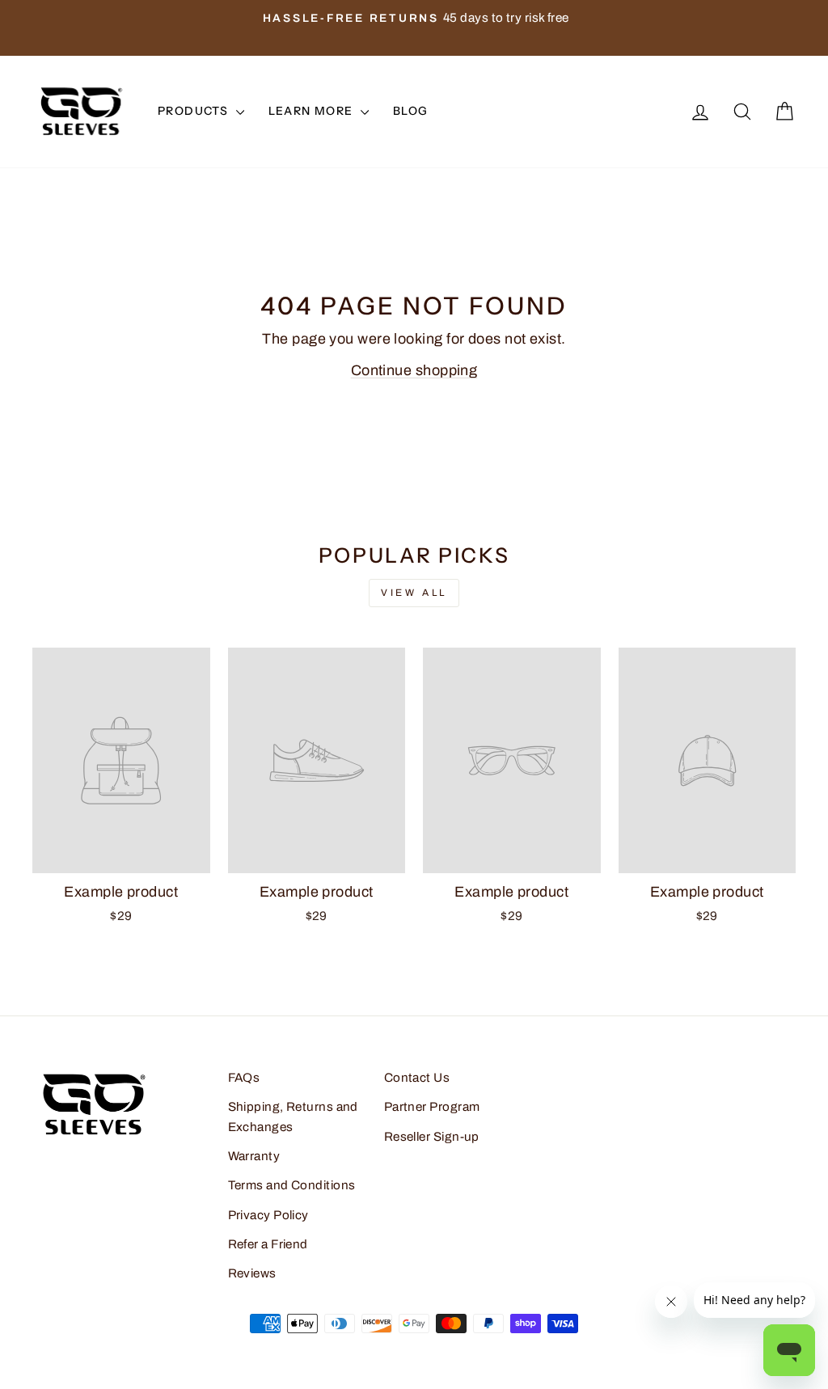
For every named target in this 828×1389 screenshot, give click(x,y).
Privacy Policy (268, 1215)
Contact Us (417, 1077)
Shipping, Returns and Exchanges (293, 1116)
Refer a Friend (268, 1244)
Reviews (252, 1273)
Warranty (254, 1156)
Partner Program (432, 1106)
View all (414, 592)
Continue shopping (414, 370)
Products (195, 110)
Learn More (312, 110)
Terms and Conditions (292, 1185)
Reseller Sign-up (431, 1136)
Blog (411, 110)
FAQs (244, 1077)
